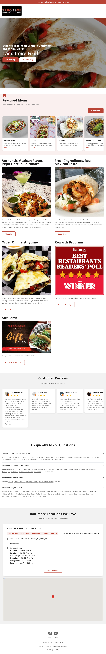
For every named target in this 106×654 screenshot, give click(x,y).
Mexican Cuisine (14, 469)
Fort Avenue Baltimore (56, 494)
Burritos (37, 457)
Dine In (10, 482)
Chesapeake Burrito (33, 459)
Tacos (22, 457)
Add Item (7, 148)
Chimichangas (71, 457)
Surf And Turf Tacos (18, 459)
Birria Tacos (29, 457)
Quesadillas (55, 457)
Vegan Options (13, 472)
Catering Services (32, 482)
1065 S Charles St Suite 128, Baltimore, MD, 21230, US (28, 539)
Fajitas (87, 457)
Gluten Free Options (26, 472)
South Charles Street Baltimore (20, 492)
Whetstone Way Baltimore (41, 492)
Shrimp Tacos (6, 459)
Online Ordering (19, 482)
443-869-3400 (14, 543)
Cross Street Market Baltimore (37, 494)
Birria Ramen (45, 459)
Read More (9, 424)
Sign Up (66, 2)
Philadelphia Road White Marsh (61, 492)
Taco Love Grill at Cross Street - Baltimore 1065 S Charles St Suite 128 (32, 533)
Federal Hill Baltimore (80, 492)
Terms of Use (47, 642)
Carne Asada (95, 457)
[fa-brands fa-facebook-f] (50, 633)
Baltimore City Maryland (21, 496)
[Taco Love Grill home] (12, 11)
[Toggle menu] (103, 10)
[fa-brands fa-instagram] (56, 633)
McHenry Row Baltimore (17, 494)
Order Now (95, 110)
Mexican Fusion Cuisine (46, 469)
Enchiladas (54, 459)
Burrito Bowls (45, 457)
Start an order (53, 570)
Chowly (56, 650)
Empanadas (80, 457)
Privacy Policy (58, 642)
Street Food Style (61, 469)
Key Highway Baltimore (73, 494)
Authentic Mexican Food (29, 469)
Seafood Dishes (73, 469)
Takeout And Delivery (46, 482)
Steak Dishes (83, 469)
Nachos (62, 457)
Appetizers (37, 472)
